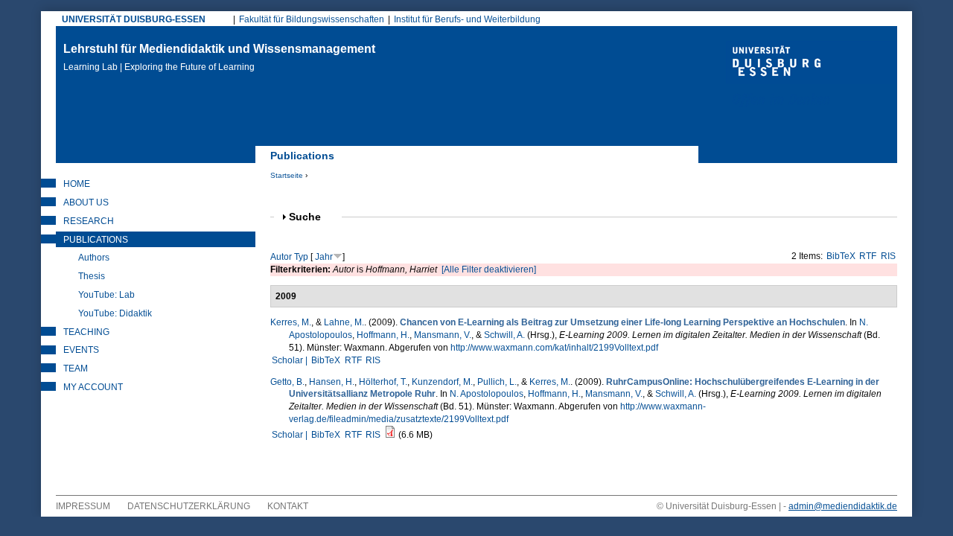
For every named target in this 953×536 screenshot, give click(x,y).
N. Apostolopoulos (486, 394)
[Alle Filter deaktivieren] (489, 269)
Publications (95, 239)
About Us (86, 202)
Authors (93, 257)
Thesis (91, 276)
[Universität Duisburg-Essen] (811, 76)
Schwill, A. (504, 335)
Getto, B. (287, 382)
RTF (867, 256)
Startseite (286, 175)
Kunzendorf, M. (442, 382)
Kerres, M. (290, 322)
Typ (301, 257)
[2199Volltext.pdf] (390, 435)
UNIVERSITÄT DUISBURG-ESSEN (133, 19)
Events (81, 350)
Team (75, 368)
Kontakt (287, 506)
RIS (888, 256)
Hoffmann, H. (383, 335)
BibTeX (840, 256)
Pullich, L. (497, 382)
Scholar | (291, 360)
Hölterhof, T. (383, 382)
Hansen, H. (331, 382)
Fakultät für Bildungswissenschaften (311, 19)
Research (88, 221)
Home (76, 184)
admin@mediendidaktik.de (842, 506)
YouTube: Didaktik (115, 313)
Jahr (324, 257)
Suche (311, 217)
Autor (281, 257)
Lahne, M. (344, 322)
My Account (93, 387)
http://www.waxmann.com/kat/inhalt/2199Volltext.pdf (554, 347)
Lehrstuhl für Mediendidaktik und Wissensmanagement (219, 57)
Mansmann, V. (442, 335)
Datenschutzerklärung (188, 506)
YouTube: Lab (106, 295)
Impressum (83, 506)
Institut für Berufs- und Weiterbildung (467, 19)
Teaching (86, 332)
